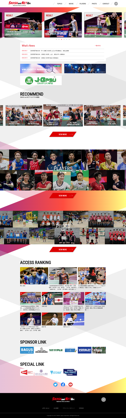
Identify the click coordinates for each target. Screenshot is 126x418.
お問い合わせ (45, 408)
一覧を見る (98, 45)
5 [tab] (67, 39)
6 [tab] (69, 39)
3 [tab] (62, 39)
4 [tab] (64, 39)
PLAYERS (83, 4)
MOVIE (71, 4)
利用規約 (81, 408)
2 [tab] (59, 39)
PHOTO (94, 4)
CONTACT (106, 4)
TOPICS (59, 4)
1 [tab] (56, 39)
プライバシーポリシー (69, 408)
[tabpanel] (63, 25)
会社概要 (56, 408)
